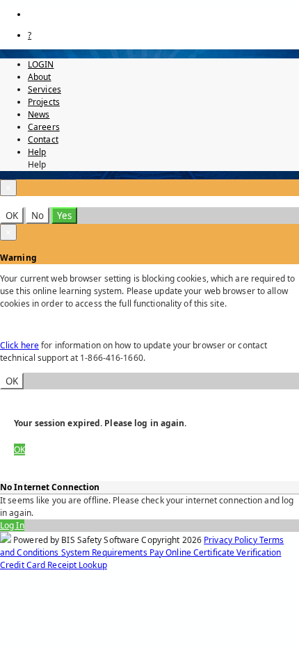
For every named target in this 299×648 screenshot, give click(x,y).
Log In (12, 525)
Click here (19, 345)
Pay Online (171, 552)
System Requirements (105, 552)
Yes (64, 215)
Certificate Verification (237, 552)
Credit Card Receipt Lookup (53, 565)
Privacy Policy (231, 540)
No (37, 215)
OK (12, 215)
